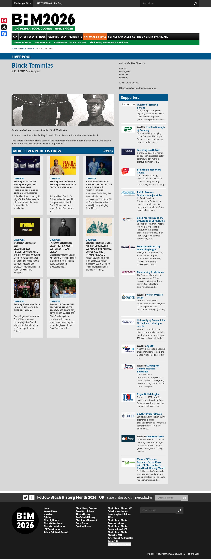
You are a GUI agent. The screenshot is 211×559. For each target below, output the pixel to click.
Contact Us (113, 540)
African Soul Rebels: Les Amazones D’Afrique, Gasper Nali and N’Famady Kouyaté (99, 250)
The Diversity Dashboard (152, 37)
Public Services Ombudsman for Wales (149, 194)
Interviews (48, 514)
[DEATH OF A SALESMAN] (63, 165)
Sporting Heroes (83, 526)
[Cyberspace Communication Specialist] (128, 366)
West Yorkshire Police (150, 296)
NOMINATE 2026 (42, 42)
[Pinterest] (4, 20)
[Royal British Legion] (128, 397)
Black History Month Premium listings (117, 522)
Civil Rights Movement (86, 520)
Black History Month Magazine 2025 (117, 533)
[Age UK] (128, 349)
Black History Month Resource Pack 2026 (109, 42)
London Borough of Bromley (151, 129)
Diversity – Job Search (54, 526)
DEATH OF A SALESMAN (61, 187)
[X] (4, 27)
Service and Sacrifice (121, 37)
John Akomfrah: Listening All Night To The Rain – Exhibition (26, 190)
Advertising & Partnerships (120, 538)
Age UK (150, 346)
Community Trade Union (150, 272)
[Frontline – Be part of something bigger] (128, 247)
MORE (106, 151)
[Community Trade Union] (128, 273)
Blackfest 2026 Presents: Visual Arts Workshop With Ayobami (27, 251)
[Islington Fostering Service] (128, 104)
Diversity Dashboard (53, 523)
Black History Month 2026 (120, 508)
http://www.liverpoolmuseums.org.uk (137, 88)
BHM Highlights (51, 520)
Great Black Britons (85, 511)
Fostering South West (148, 150)
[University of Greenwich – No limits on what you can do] (128, 322)
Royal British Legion (148, 394)
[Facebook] (4, 33)
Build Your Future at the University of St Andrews (151, 219)
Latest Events (28, 37)
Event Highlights (71, 37)
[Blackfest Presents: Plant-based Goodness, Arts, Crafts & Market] (63, 288)
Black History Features (86, 508)
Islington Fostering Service (147, 106)
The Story (58, 3)
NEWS (42, 37)
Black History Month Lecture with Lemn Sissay (61, 248)
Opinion (47, 517)
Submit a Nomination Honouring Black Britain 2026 (119, 514)
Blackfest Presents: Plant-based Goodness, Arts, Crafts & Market (62, 310)
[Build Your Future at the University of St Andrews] (128, 219)
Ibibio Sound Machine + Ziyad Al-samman (26, 309)
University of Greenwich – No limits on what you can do (151, 323)
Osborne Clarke (155, 436)
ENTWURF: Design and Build (186, 554)
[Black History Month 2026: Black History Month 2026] (44, 22)
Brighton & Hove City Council (149, 171)
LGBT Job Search (52, 529)
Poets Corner (82, 523)
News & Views (50, 511)
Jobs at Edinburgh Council (56, 532)
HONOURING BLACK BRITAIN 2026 (70, 42)
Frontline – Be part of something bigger (148, 248)
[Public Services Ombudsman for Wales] (128, 193)
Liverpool (32, 48)
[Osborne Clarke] (128, 438)
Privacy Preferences (119, 544)
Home (14, 48)
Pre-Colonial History (85, 517)
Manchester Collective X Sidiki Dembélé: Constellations (99, 187)
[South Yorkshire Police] (128, 415)
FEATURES (53, 37)
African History (83, 514)
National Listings (95, 37)
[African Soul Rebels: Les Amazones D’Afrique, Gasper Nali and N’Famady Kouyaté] (99, 227)
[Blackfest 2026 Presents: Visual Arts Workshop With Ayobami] (27, 227)
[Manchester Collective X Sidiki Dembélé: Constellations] (99, 165)
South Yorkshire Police (149, 414)
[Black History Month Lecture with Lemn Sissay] (63, 227)
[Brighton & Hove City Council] (128, 172)
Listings (22, 48)
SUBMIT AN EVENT (22, 42)
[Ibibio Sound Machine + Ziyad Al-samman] (27, 288)
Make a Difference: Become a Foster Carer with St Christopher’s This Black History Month (151, 463)
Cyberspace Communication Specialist (148, 368)
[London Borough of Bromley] (128, 129)
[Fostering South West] (128, 152)
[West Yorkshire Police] (128, 297)
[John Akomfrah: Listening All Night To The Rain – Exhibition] (27, 165)
